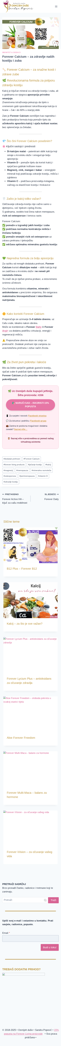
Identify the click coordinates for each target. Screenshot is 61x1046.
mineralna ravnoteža (41, 470)
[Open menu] (56, 6)
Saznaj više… (20, 429)
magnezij (8, 470)
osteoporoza (10, 476)
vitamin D (43, 476)
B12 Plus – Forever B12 (22, 568)
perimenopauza (27, 476)
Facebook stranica (37, 415)
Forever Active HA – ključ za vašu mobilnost (14, 498)
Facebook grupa (38, 421)
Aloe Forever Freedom (21, 737)
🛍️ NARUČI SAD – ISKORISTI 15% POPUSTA (30, 405)
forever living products (14, 465)
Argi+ (5, 330)
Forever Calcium (32, 459)
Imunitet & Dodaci (11, 52)
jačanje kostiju (35, 465)
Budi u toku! (49, 947)
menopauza (22, 470)
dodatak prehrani (12, 459)
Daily (38, 327)
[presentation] (30, 545)
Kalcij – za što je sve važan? (24, 623)
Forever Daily (51, 497)
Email (6, 933)
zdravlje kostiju (11, 482)
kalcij (48, 465)
